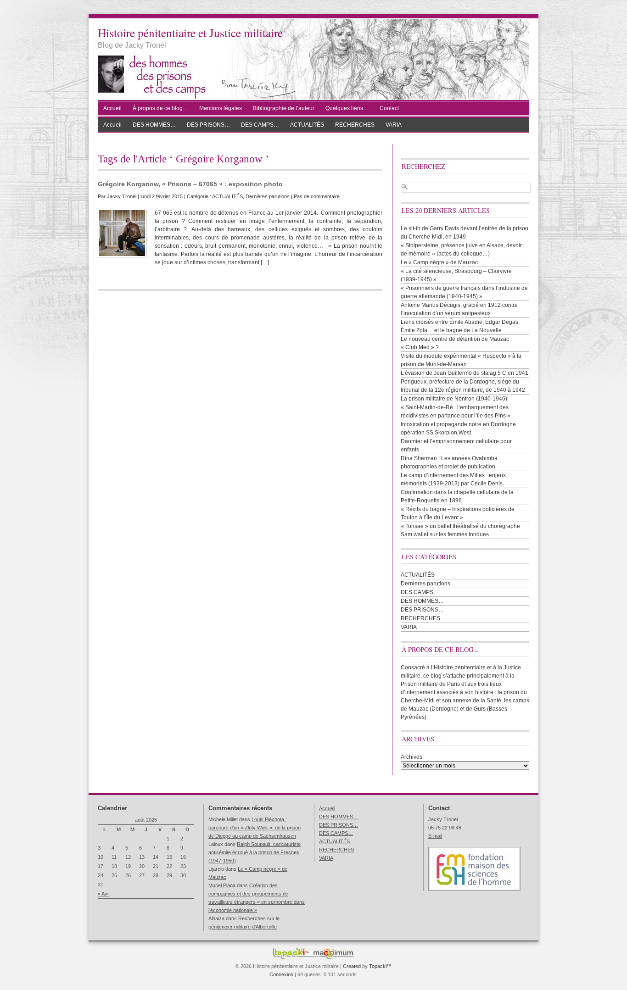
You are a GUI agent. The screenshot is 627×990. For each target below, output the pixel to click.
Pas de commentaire (317, 196)
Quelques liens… (347, 108)
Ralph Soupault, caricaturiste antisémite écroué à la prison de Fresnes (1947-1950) (254, 852)
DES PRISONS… (208, 125)
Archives (411, 757)
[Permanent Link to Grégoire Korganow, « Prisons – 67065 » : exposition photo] (122, 233)
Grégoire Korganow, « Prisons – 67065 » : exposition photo (190, 184)
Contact (389, 108)
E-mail (435, 836)
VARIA (394, 125)
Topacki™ (380, 966)
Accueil (112, 108)
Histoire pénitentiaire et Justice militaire (190, 32)
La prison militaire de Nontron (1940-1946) (454, 398)
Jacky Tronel (121, 196)
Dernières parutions (268, 196)
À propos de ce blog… (160, 108)
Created (352, 966)
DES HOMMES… (154, 125)
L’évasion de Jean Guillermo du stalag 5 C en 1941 (464, 373)
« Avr (103, 893)
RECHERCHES (355, 125)
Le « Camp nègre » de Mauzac (439, 262)
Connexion (281, 974)
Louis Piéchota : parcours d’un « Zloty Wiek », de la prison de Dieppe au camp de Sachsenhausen (254, 828)
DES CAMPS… (260, 125)
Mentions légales (220, 108)
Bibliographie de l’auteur (283, 108)
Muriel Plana (221, 885)
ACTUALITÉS (307, 125)
